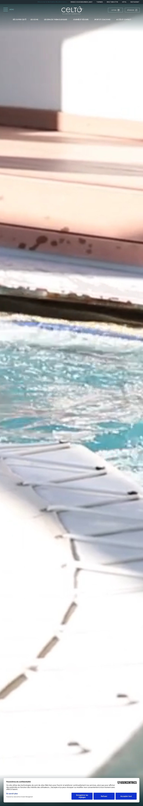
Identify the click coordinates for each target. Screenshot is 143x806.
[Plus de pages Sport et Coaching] (111, 19)
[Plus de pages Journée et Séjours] (89, 19)
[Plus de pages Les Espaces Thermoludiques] (68, 19)
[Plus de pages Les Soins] (39, 19)
